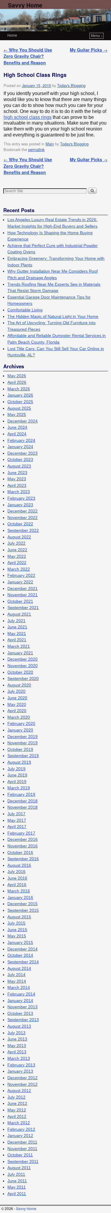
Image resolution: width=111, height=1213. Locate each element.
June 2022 (17, 549)
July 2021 (16, 620)
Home (12, 35)
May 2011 (16, 1187)
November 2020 (22, 665)
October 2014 (20, 955)
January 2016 (20, 897)
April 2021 (16, 639)
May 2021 (16, 633)
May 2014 (16, 981)
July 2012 (16, 1097)
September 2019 (23, 755)
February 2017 (21, 833)
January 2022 (20, 582)
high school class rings (28, 117)
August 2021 (19, 614)
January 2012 (20, 1135)
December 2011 (22, 1142)
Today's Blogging (71, 85)
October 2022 (20, 523)
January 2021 (20, 652)
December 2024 (22, 421)
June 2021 (17, 627)
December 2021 (22, 588)
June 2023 (17, 472)
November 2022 (22, 517)
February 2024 (21, 440)
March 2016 (18, 891)
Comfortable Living (25, 309)
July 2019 (16, 768)
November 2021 (22, 594)
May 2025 (16, 414)
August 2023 (19, 466)
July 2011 (16, 1174)
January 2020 (20, 730)
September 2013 (23, 1019)
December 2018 (22, 801)
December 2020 (22, 659)
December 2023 (22, 453)
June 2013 (17, 1039)
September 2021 (23, 607)
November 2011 (22, 1148)
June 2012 (17, 1103)
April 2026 (16, 382)
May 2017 (16, 820)
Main (50, 144)
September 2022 (23, 530)
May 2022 (16, 556)
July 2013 (16, 1032)
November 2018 (22, 807)
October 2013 (20, 1013)
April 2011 (16, 1193)
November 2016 (22, 846)
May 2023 (16, 478)
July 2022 (16, 543)
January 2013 (20, 1071)
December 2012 (22, 1077)
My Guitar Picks (88, 50)
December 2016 (22, 839)
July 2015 (16, 923)
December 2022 (22, 511)
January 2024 (20, 446)
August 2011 (19, 1167)
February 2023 (21, 498)
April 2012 (16, 1116)
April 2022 (16, 562)
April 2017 (16, 826)
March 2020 (18, 717)
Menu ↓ (97, 36)
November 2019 (22, 742)
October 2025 (20, 401)
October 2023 (20, 459)
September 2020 (23, 678)
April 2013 (16, 1051)
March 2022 (18, 569)
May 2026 (16, 375)
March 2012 (18, 1122)
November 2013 (22, 1006)
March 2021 (18, 646)
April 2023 (16, 485)
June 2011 (17, 1180)
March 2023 (18, 491)
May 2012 (16, 1110)
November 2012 (22, 1084)
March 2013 (18, 1058)
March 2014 (18, 987)
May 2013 (16, 1045)
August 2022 (19, 537)
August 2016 (19, 865)
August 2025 (19, 408)
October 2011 (20, 1155)
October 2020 (20, 672)
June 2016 (17, 878)
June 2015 (17, 929)
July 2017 (16, 813)
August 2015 (19, 916)
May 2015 (16, 936)
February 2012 (21, 1129)
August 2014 (19, 968)
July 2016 (16, 871)
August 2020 (19, 685)
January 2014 (20, 1000)
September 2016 (23, 858)
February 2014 (21, 994)
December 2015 (22, 903)
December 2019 (22, 736)
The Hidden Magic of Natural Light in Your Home (52, 316)
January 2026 (20, 395)
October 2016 (20, 852)
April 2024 (16, 433)
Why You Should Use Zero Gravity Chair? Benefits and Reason (28, 56)
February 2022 (21, 575)
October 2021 (20, 601)
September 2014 (23, 961)
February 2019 (21, 794)
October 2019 (20, 749)
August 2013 (19, 1026)
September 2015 (23, 910)
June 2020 (17, 697)
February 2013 (21, 1065)
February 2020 (21, 723)
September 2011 (22, 1161)
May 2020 (16, 704)
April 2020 (16, 710)
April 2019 (16, 781)
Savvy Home (25, 5)
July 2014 (16, 974)
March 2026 (18, 388)
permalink (36, 149)
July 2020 (16, 691)
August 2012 (19, 1090)
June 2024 (17, 427)
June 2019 (17, 775)
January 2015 (20, 942)
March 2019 (18, 787)
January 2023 (20, 504)
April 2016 (16, 884)
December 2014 (22, 949)
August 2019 (19, 762)
